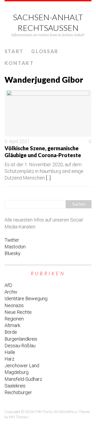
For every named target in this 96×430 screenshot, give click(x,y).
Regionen (14, 319)
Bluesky (13, 253)
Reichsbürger (18, 392)
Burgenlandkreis (21, 339)
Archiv (11, 292)
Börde (11, 332)
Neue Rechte (18, 312)
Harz (9, 359)
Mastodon (15, 246)
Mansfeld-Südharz (23, 379)
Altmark (12, 325)
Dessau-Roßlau (20, 345)
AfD (8, 285)
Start (14, 51)
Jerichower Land (22, 365)
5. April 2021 (17, 141)
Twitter (12, 240)
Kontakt (19, 63)
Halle (10, 352)
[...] (48, 178)
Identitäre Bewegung (26, 298)
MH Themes (19, 417)
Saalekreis (15, 386)
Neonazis (14, 305)
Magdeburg (17, 372)
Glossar (44, 51)
